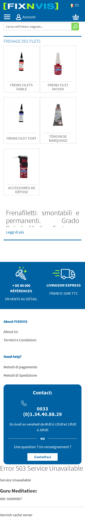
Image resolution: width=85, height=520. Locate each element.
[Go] (75, 26)
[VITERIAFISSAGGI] (42, 6)
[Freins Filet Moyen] (58, 64)
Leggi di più (15, 232)
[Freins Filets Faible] (21, 64)
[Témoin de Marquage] (58, 115)
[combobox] (38, 26)
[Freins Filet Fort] (21, 115)
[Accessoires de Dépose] (21, 166)
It (77, 5)
